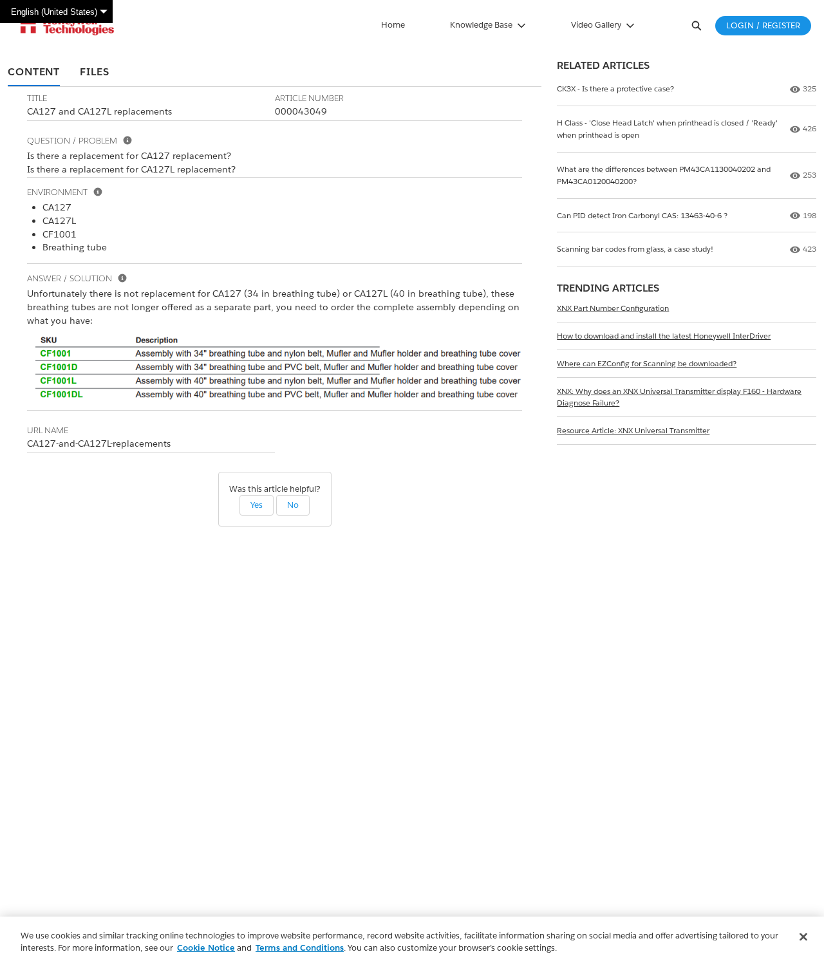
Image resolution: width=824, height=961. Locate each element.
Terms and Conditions (300, 947)
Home (393, 24)
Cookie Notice (206, 947)
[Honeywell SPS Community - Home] (67, 25)
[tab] (34, 72)
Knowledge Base (481, 24)
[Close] (803, 937)
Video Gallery (596, 24)
